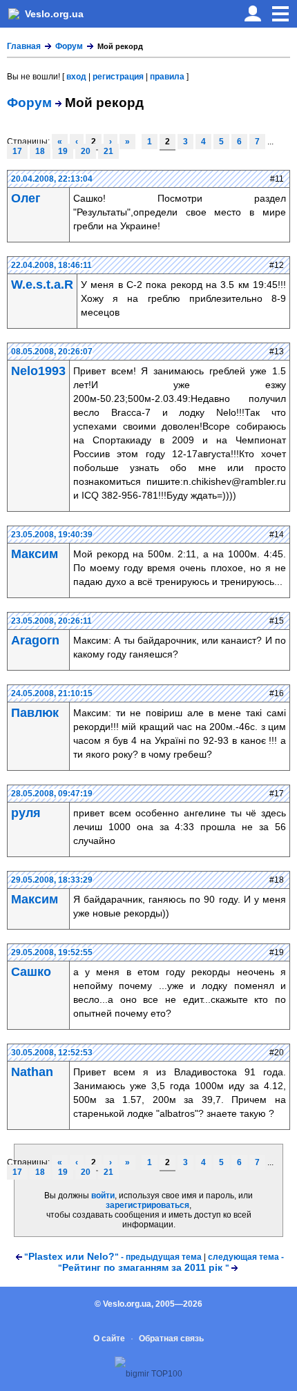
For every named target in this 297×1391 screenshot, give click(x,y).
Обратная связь (171, 1338)
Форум (69, 46)
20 (85, 151)
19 (63, 151)
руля (26, 813)
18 (40, 151)
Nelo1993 (38, 371)
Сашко (31, 972)
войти (103, 1195)
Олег (26, 198)
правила (167, 76)
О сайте (109, 1338)
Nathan (32, 1072)
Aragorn (35, 640)
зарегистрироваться (147, 1205)
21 (108, 151)
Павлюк (35, 713)
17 (17, 151)
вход (76, 76)
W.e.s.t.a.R (42, 284)
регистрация (118, 76)
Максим (34, 554)
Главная (24, 46)
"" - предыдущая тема (113, 1257)
